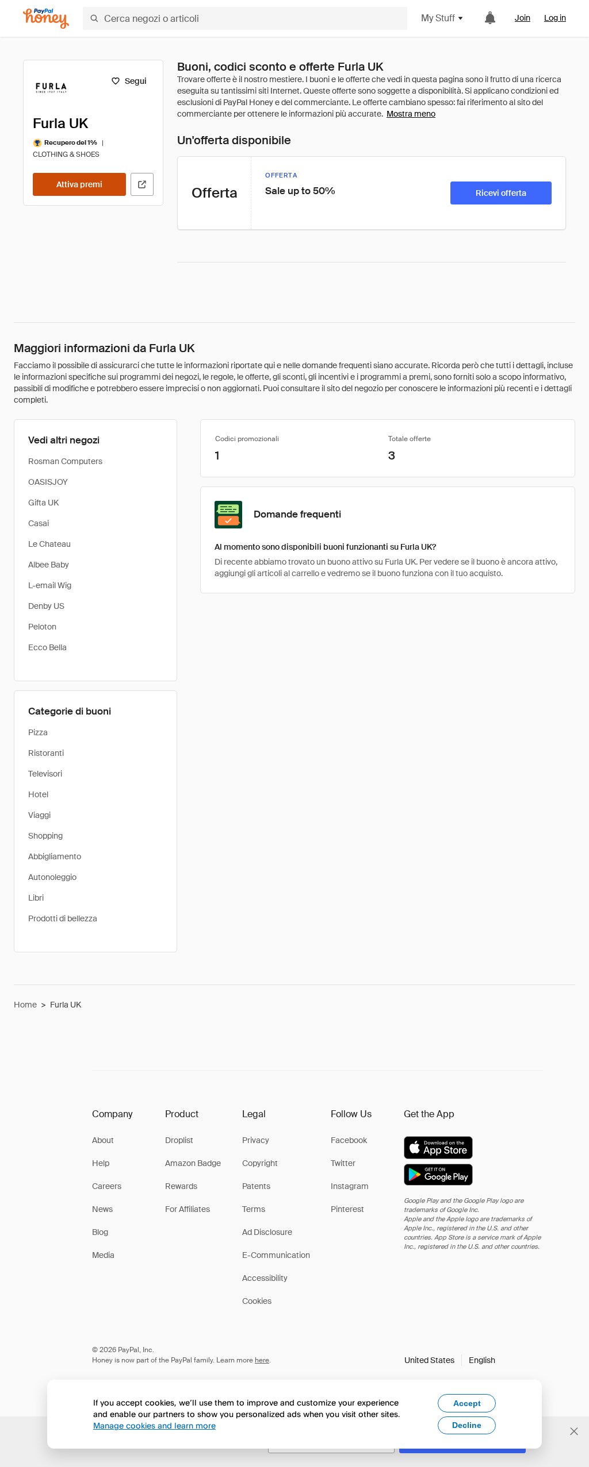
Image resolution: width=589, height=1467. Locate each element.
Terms (253, 1209)
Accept (467, 1403)
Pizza (38, 732)
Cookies (256, 1301)
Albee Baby (48, 564)
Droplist (179, 1140)
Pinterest (347, 1209)
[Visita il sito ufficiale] (142, 184)
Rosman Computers (65, 461)
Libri (36, 898)
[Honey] (46, 19)
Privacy (255, 1140)
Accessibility (265, 1278)
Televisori (45, 774)
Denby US (46, 606)
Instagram (350, 1186)
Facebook (349, 1140)
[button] (449, 1360)
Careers (106, 1186)
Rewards (181, 1186)
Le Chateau (49, 544)
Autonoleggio (52, 877)
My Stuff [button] (438, 18)
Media (103, 1255)
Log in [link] (555, 18)
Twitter (343, 1163)
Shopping (45, 836)
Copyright (260, 1163)
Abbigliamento (54, 856)
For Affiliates (187, 1209)
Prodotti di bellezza (62, 918)
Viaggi (39, 815)
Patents (256, 1186)
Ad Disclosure (267, 1232)
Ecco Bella (47, 647)
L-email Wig (49, 585)
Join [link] (522, 18)
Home (25, 1004)
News (102, 1209)
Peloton (42, 626)
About (103, 1140)
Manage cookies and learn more (154, 1425)
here (262, 1360)
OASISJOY (48, 482)
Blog (100, 1232)
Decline (466, 1425)
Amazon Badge (193, 1163)
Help (100, 1163)
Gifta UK (43, 502)
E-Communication (276, 1255)
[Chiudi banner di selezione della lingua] (574, 1431)
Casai (38, 523)
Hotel (38, 794)
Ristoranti (46, 753)
